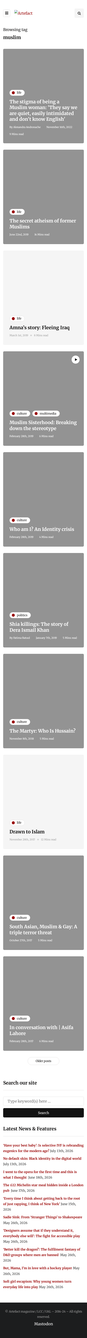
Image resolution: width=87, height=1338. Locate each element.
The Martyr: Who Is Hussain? (43, 731)
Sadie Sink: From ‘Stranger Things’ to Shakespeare (42, 1217)
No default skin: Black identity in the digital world (42, 1159)
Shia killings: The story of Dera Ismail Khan (39, 627)
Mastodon (43, 1323)
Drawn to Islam (27, 832)
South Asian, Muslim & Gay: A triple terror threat (43, 930)
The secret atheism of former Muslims (43, 224)
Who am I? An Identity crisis (42, 529)
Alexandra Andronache (27, 127)
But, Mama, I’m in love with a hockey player (37, 1268)
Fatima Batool (21, 637)
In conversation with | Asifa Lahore (41, 1030)
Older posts (43, 1061)
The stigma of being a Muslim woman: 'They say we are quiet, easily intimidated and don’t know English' (43, 110)
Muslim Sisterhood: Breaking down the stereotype (43, 425)
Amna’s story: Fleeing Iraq (39, 328)
